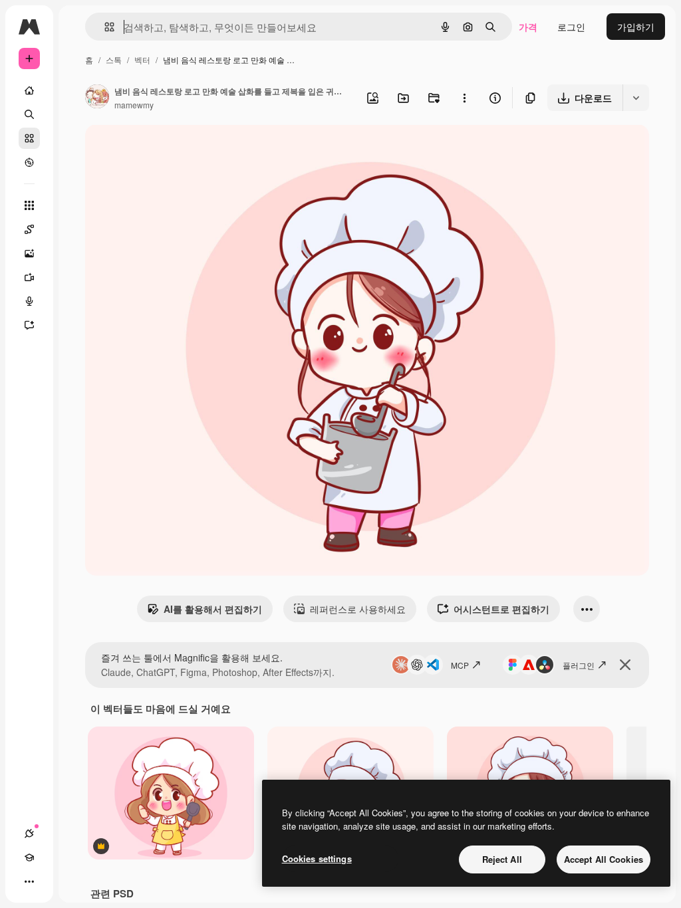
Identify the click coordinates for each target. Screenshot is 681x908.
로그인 (571, 26)
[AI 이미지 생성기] (29, 253)
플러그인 (579, 665)
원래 (162, 150)
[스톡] (29, 138)
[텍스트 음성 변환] (29, 301)
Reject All (502, 859)
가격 (528, 26)
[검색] (29, 114)
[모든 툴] (29, 205)
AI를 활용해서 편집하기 (213, 609)
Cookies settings (317, 858)
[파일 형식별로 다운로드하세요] (635, 97)
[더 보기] (29, 881)
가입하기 (635, 26)
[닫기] (625, 665)
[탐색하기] (29, 162)
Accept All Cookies (603, 859)
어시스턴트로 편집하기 (501, 609)
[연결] (29, 833)
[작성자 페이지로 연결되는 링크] (97, 97)
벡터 (142, 59)
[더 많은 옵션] (464, 97)
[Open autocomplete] (104, 27)
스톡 (114, 59)
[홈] (29, 90)
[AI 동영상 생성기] (29, 277)
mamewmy (134, 104)
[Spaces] (29, 229)
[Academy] (29, 857)
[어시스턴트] (29, 325)
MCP (460, 665)
